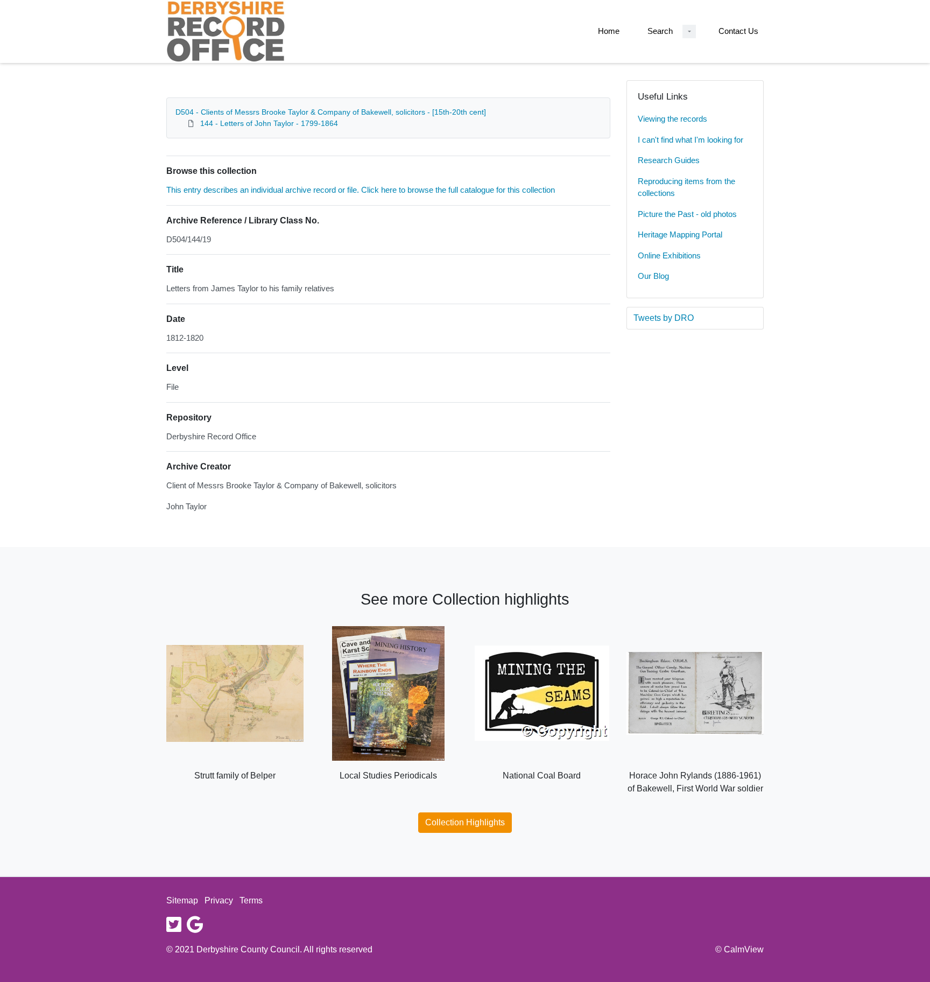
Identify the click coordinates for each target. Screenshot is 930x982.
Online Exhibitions (669, 255)
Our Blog (653, 275)
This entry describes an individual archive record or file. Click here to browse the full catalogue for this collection (360, 189)
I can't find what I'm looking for (690, 139)
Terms (251, 900)
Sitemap (182, 900)
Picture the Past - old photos (687, 214)
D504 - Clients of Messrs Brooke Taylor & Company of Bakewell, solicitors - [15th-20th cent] (330, 112)
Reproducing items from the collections (686, 187)
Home (608, 31)
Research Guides (669, 160)
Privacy (219, 900)
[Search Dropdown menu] (689, 31)
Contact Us (738, 31)
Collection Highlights (465, 822)
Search (660, 31)
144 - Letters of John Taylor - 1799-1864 (269, 123)
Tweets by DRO (663, 317)
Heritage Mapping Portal (680, 234)
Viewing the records (672, 118)
